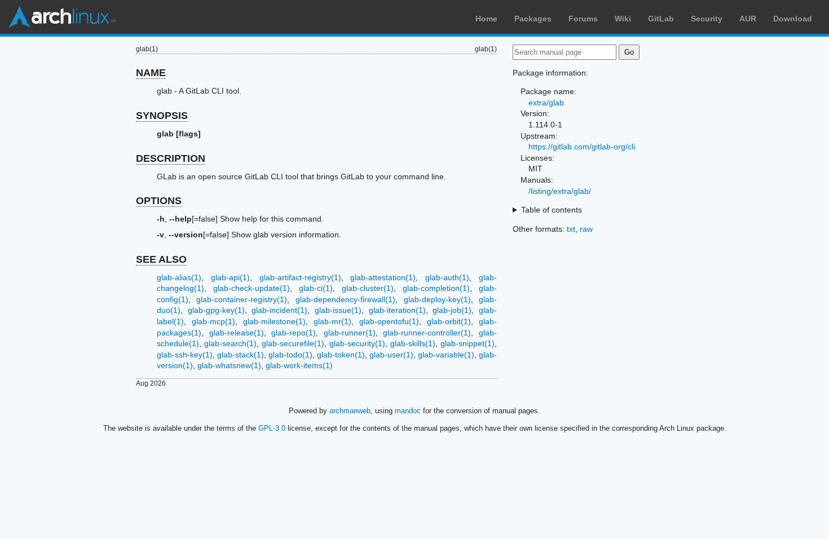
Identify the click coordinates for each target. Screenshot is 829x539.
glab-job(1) (452, 310)
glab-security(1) (357, 343)
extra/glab (546, 102)
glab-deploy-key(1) (437, 299)
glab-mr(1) (332, 321)
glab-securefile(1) (293, 343)
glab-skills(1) (412, 343)
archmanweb (350, 411)
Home (486, 18)
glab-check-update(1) (251, 288)
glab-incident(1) (279, 310)
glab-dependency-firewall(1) (345, 299)
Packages (533, 18)
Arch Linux (62, 17)
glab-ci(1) (316, 288)
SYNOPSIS (162, 115)
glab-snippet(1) (467, 343)
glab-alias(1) (179, 277)
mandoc (408, 411)
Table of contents (551, 209)
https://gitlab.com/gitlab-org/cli (581, 146)
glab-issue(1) (338, 310)
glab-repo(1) (293, 332)
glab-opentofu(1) (389, 321)
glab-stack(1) (240, 354)
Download (792, 18)
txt (571, 228)
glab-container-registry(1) (241, 299)
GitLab (661, 18)
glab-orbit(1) (449, 321)
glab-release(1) (236, 332)
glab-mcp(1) (213, 321)
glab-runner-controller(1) (427, 332)
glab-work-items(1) (299, 365)
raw (586, 228)
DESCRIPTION (170, 158)
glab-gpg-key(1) (216, 310)
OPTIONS (159, 200)
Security (706, 18)
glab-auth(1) (447, 277)
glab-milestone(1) (274, 321)
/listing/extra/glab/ (559, 191)
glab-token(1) (341, 354)
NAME (151, 72)
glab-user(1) (391, 354)
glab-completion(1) (436, 288)
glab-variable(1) (446, 354)
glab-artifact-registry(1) (300, 277)
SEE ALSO (161, 259)
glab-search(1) (230, 343)
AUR (747, 18)
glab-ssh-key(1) (185, 354)
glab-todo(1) (290, 354)
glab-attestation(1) (383, 277)
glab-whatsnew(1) (229, 365)
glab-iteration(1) (397, 310)
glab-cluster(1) (368, 288)
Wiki (623, 18)
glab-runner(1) (350, 332)
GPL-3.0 (271, 428)
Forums (583, 18)
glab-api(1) (230, 277)
